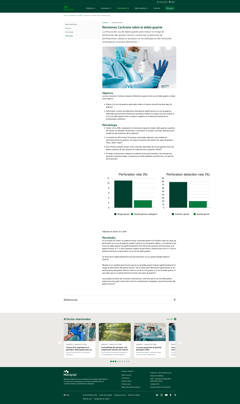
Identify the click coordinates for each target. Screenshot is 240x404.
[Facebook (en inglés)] (171, 395)
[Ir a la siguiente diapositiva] (180, 343)
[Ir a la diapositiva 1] (111, 361)
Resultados (69, 36)
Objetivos (68, 28)
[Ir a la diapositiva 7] (124, 361)
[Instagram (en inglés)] (161, 395)
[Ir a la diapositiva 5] (120, 361)
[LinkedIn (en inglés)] (157, 395)
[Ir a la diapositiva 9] (129, 361)
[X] (175, 395)
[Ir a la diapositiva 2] (113, 361)
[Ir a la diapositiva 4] (117, 361)
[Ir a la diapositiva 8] (127, 361)
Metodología (69, 32)
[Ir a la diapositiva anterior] (60, 343)
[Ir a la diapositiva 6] (122, 361)
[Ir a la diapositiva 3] (115, 361)
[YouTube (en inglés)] (166, 395)
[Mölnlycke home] (69, 8)
